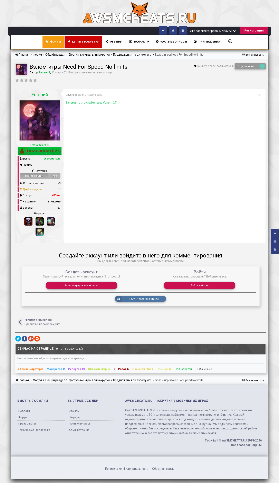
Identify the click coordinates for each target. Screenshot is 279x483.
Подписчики (246, 66)
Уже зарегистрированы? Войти (211, 31)
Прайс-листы (27, 423)
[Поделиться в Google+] (31, 338)
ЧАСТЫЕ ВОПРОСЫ (173, 41)
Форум (55, 41)
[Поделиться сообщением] (259, 95)
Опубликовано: (84, 94)
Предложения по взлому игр (93, 72)
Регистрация (254, 30)
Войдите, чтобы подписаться (214, 65)
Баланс (140, 41)
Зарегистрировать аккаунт (81, 285)
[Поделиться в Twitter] (18, 338)
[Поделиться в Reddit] (37, 338)
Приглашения (209, 41)
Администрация (79, 429)
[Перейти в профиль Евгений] (21, 69)
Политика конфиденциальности (126, 468)
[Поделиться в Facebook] (24, 338)
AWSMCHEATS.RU (234, 440)
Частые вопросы (80, 423)
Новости (24, 410)
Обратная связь (163, 468)
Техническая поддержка (34, 429)
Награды (74, 417)
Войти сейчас (200, 285)
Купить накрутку (85, 41)
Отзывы (116, 41)
